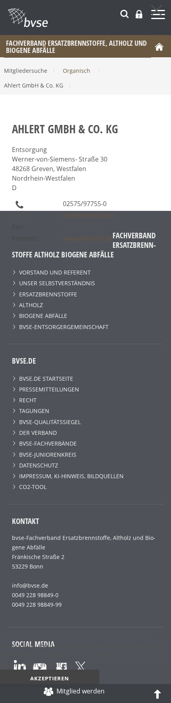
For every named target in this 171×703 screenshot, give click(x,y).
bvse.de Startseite (46, 378)
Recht (28, 400)
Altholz (31, 305)
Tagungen (34, 411)
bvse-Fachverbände (48, 443)
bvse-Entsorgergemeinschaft (64, 327)
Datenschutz (38, 465)
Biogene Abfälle (43, 315)
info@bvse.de (30, 585)
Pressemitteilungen (49, 389)
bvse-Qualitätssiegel (50, 422)
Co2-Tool (33, 487)
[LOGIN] (139, 14)
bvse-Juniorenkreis (47, 454)
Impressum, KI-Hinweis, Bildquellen (71, 476)
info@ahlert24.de (88, 215)
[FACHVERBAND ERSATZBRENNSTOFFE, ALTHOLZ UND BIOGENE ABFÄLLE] (89, 17)
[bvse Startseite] (159, 46)
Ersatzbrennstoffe (48, 294)
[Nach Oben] (157, 693)
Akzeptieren (49, 678)
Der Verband (38, 432)
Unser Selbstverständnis (57, 283)
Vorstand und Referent (55, 272)
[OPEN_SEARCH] (124, 13)
